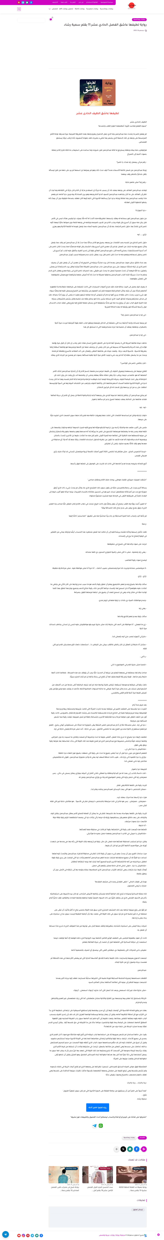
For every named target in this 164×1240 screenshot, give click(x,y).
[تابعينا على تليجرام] (94, 1127)
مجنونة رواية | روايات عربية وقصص (112, 1235)
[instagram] (23, 1235)
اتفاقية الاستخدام (92, 2)
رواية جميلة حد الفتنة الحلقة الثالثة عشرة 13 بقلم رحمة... (133, 1189)
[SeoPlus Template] (145, 1235)
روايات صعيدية (92, 9)
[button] (136, 1149)
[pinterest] (18, 2)
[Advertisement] (98, 48)
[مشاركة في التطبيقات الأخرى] (116, 1149)
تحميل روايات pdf (66, 9)
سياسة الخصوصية (107, 2)
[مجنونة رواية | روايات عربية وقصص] (131, 6)
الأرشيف (55, 2)
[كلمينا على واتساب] (101, 1127)
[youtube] (19, 1235)
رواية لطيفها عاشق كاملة (97, 1107)
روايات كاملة (80, 9)
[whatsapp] (27, 2)
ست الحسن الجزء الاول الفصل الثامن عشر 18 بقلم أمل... (100, 1189)
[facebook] (31, 2)
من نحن (81, 2)
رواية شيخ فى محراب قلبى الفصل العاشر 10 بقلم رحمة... (65, 1189)
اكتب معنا (64, 2)
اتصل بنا (73, 2)
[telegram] (22, 2)
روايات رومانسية (106, 9)
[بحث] (19, 9)
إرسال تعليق (138, 1210)
